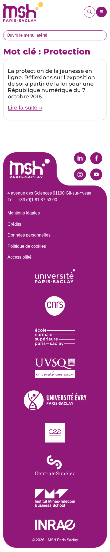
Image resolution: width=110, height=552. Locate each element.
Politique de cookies (26, 246)
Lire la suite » (25, 107)
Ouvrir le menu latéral (27, 35)
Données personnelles (28, 235)
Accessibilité (19, 257)
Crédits (14, 224)
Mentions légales (23, 213)
